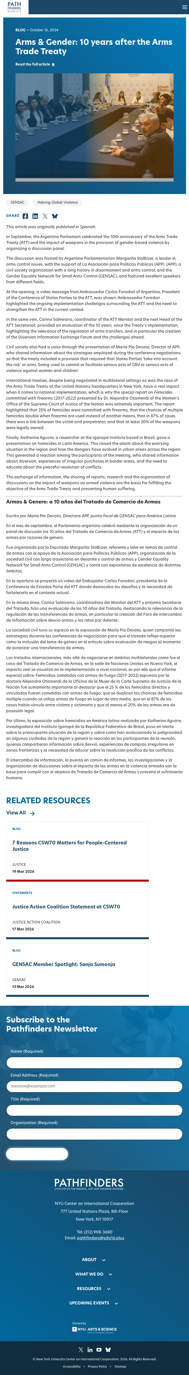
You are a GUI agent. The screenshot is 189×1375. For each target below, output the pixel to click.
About (89, 1260)
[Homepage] (14, 7)
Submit (37, 1154)
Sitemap (120, 1366)
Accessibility (71, 1366)
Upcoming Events (89, 1303)
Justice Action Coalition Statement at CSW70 (66, 907)
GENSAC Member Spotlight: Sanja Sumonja (63, 965)
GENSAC (19, 980)
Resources (89, 1289)
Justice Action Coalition (36, 922)
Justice (19, 865)
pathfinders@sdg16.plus (100, 1238)
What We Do (89, 1275)
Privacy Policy (97, 1366)
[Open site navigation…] (185, 7)
